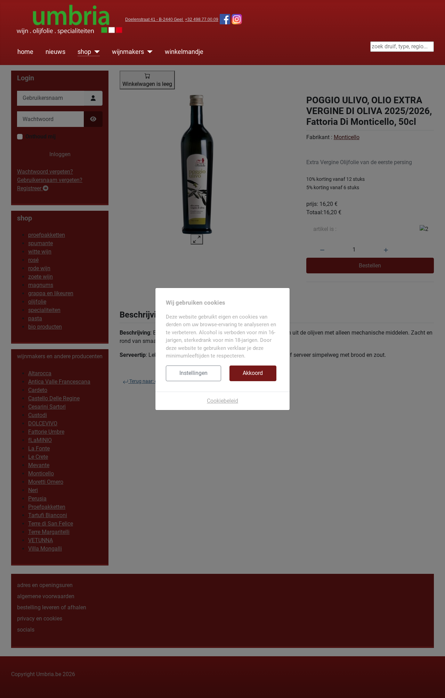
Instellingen (193, 373)
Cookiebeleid (222, 401)
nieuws (55, 51)
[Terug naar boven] (432, 685)
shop (84, 51)
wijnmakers (128, 51)
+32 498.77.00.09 (201, 19)
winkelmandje (184, 51)
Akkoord (253, 373)
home (25, 51)
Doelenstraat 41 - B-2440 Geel (154, 19)
